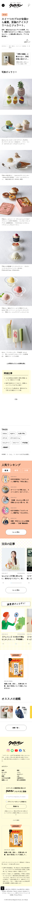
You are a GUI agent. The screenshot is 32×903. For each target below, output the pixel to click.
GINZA (27, 889)
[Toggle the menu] (3, 5)
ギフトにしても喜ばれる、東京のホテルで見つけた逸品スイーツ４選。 (16, 389)
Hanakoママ (26, 891)
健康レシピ (5, 780)
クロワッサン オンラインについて (10, 862)
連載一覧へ (16, 727)
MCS (17, 893)
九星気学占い (20, 778)
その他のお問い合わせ (14, 864)
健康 (3, 770)
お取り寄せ (21, 433)
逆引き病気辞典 (21, 780)
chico (5, 433)
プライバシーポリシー (22, 811)
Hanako (4, 891)
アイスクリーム (15, 438)
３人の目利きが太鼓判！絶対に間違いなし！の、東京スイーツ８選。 (16, 379)
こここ (13, 893)
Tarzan (15, 891)
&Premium (9, 891)
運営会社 (22, 862)
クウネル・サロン (6, 893)
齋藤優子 (5, 447)
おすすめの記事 (6, 778)
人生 (18, 776)
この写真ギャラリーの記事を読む (16, 363)
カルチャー (20, 774)
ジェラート (6, 442)
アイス (5, 438)
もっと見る (16, 532)
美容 (18, 770)
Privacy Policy (17, 895)
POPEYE (13, 889)
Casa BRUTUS (20, 889)
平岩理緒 (25, 442)
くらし (19, 772)
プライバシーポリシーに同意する (17, 801)
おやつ (12, 433)
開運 (3, 776)
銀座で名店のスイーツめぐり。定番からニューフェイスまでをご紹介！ (16, 384)
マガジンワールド (23, 893)
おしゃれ (4, 772)
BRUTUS (8, 889)
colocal (20, 891)
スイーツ (16, 442)
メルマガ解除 (16, 820)
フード (4, 14)
